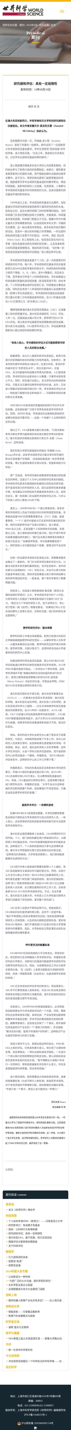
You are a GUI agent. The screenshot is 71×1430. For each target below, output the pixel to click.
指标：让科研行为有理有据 (22, 1229)
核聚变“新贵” (15, 1261)
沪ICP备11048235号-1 (35, 1415)
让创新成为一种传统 (19, 1276)
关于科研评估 (15, 1246)
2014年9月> (32, 25)
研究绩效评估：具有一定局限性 (25, 1233)
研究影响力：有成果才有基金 (24, 1225)
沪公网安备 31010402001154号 (37, 1423)
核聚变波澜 (14, 1265)
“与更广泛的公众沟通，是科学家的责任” (30, 1281)
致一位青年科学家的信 (20, 1350)
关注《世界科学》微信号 (21, 1210)
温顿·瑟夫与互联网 (18, 1327)
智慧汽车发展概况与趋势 (21, 1316)
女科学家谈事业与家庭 (20, 1285)
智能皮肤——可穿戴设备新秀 (24, 1312)
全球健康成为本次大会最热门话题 (26, 1289)
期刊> (22, 25)
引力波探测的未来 (18, 1257)
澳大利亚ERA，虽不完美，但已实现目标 (30, 1237)
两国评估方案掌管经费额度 (22, 1241)
